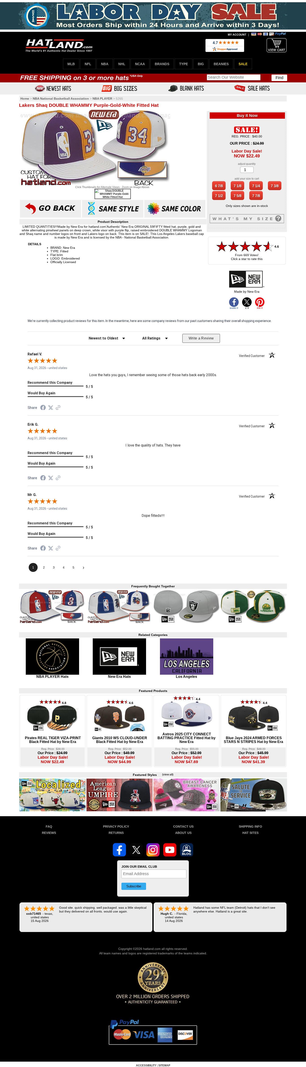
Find (279, 77)
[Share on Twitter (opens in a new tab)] (50, 408)
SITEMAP (164, 1065)
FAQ (49, 826)
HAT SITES (250, 833)
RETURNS (116, 833)
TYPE (183, 64)
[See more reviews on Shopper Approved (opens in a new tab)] (58, 408)
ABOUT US (183, 833)
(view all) (167, 774)
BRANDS (162, 64)
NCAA (140, 64)
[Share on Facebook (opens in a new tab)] (43, 408)
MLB (71, 64)
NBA (104, 64)
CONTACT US (183, 826)
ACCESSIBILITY (146, 1065)
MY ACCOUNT (237, 34)
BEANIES (221, 64)
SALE (243, 64)
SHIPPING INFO (250, 826)
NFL (88, 64)
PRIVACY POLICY (116, 826)
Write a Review (201, 338)
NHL (121, 64)
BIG (201, 64)
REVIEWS (49, 833)
